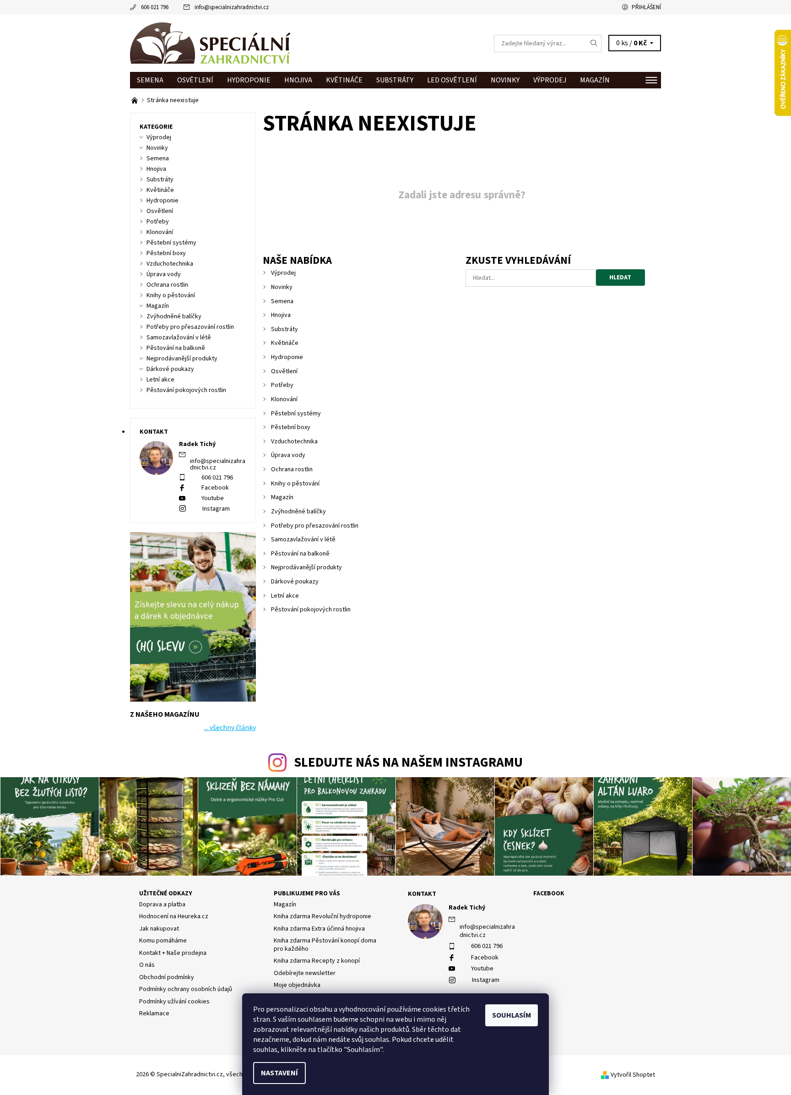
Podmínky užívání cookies (174, 1001)
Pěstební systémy (296, 413)
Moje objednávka (297, 985)
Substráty (394, 80)
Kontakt (422, 894)
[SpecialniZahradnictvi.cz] (210, 43)
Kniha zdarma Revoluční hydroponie (322, 916)
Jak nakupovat (159, 928)
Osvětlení (195, 80)
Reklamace (154, 1013)
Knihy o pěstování (295, 483)
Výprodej (549, 80)
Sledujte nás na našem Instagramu (408, 762)
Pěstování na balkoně (300, 553)
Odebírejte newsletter (305, 973)
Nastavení (279, 1073)
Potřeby (282, 385)
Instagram (216, 508)
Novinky (505, 80)
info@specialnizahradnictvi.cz (232, 7)
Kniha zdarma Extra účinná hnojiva (319, 928)
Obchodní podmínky (166, 977)
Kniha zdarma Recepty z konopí (317, 960)
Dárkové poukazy (295, 581)
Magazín (595, 80)
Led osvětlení (452, 80)
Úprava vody (288, 455)
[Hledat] (594, 43)
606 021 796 (154, 7)
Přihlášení (646, 7)
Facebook (215, 487)
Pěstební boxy (290, 427)
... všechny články (230, 727)
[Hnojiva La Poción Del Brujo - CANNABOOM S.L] (135, 100)
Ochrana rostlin (292, 469)
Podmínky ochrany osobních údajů (185, 989)
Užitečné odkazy (165, 893)
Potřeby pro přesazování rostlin (314, 525)
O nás (147, 965)
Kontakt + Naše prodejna (172, 953)
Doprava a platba (162, 904)
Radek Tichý (467, 907)
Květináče (344, 80)
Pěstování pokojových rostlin (311, 609)
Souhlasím (511, 1015)
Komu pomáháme (163, 940)
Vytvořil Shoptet (633, 1074)
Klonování (284, 399)
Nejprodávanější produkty (306, 567)
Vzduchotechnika (294, 441)
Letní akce (285, 595)
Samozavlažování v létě (303, 539)
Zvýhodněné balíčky (298, 511)
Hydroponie (249, 80)
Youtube (212, 498)
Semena (150, 80)
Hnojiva (298, 80)
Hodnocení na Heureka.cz (173, 916)
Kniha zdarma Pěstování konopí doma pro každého (325, 944)
